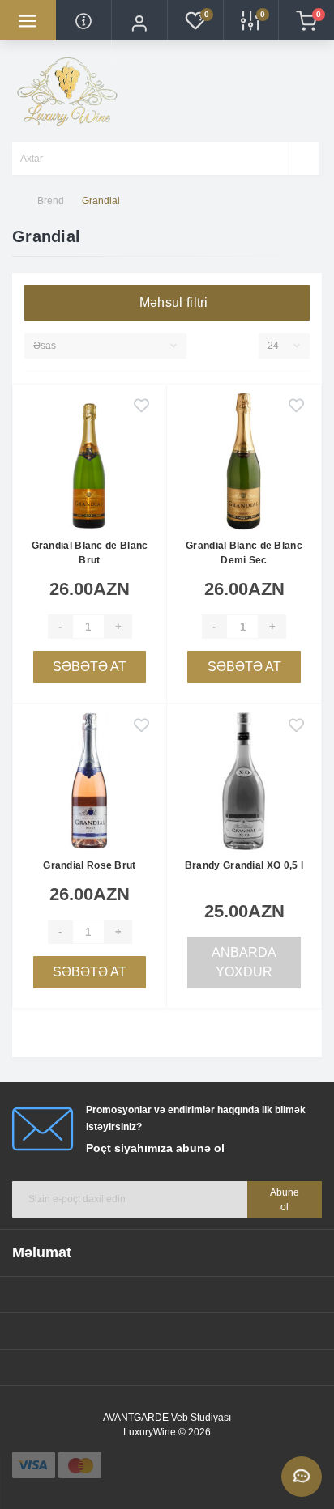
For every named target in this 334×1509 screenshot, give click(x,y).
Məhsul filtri (172, 302)
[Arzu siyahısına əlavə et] (141, 407)
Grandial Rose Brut (89, 865)
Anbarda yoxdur (244, 962)
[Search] (303, 158)
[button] (139, 33)
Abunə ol (284, 1200)
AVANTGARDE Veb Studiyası (167, 1417)
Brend (50, 200)
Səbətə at (89, 667)
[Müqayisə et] (141, 434)
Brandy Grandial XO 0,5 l (244, 865)
